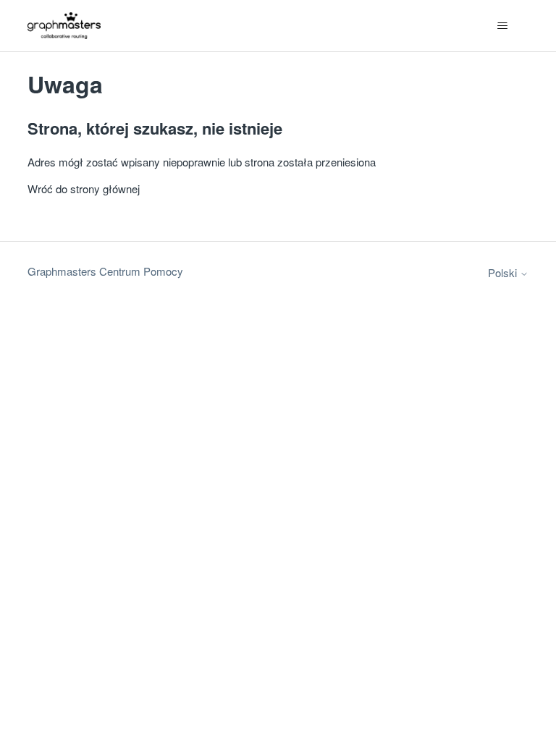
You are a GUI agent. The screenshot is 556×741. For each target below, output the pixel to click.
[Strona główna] (64, 25)
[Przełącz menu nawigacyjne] (502, 26)
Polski (504, 272)
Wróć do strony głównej (84, 188)
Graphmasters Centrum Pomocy (105, 271)
